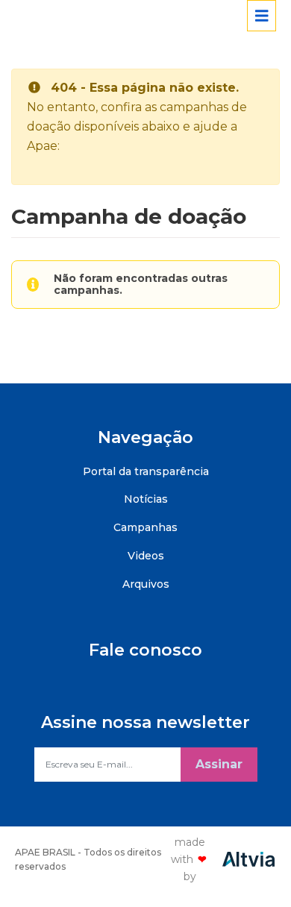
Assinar (218, 764)
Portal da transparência (146, 471)
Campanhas (145, 527)
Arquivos (145, 584)
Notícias (146, 499)
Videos (146, 555)
